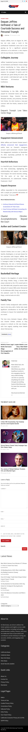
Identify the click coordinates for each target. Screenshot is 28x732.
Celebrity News (4, 18)
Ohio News (4, 661)
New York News (5, 658)
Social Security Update (7, 664)
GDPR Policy (4, 720)
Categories (4, 603)
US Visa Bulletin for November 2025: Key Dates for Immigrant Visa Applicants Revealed (13, 586)
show (9, 334)
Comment (3, 488)
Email (2, 519)
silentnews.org (13, 728)
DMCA (2, 697)
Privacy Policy (5, 682)
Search (3, 546)
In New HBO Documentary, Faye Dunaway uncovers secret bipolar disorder (12, 423)
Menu (4, 12)
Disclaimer (4, 685)
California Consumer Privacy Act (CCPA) (12, 718)
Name (2, 511)
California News (5, 652)
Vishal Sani (7, 35)
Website (3, 526)
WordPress (3, 729)
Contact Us (4, 679)
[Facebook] (22, 1)
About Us (3, 676)
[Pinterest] (26, 1)
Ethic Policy (4, 712)
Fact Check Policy (6, 715)
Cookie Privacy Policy (7, 703)
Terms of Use (5, 700)
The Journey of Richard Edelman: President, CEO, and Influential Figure (13, 470)
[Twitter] (24, 1)
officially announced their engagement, (14, 145)
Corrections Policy (6, 706)
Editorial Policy (5, 709)
